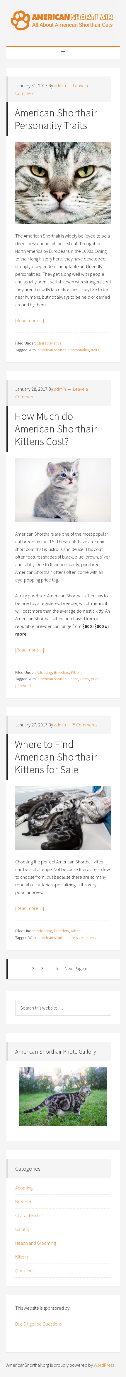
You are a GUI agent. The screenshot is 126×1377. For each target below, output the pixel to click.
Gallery (22, 1229)
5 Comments (85, 725)
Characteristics (49, 343)
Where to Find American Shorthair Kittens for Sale (56, 757)
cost (74, 678)
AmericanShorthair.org (63, 20)
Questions (24, 1271)
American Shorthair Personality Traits (56, 119)
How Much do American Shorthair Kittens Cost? (56, 429)
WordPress (104, 1365)
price (95, 678)
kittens (90, 937)
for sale (76, 937)
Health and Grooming (35, 1243)
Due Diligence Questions (38, 1324)
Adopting (44, 672)
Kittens (76, 672)
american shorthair (53, 349)
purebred (23, 685)
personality (79, 349)
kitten (84, 678)
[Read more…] (29, 320)
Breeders (61, 672)
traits (95, 349)
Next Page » (76, 968)
